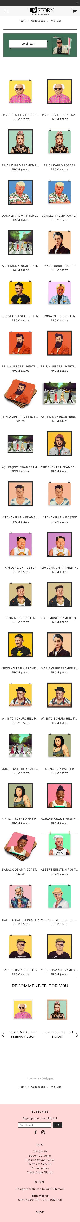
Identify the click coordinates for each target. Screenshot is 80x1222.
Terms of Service (40, 1164)
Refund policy (40, 1168)
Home (22, 20)
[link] (23, 1035)
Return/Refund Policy (40, 1159)
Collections (38, 20)
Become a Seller (40, 1155)
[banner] (41, 11)
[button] (23, 1072)
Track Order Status (40, 1172)
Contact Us (40, 1151)
